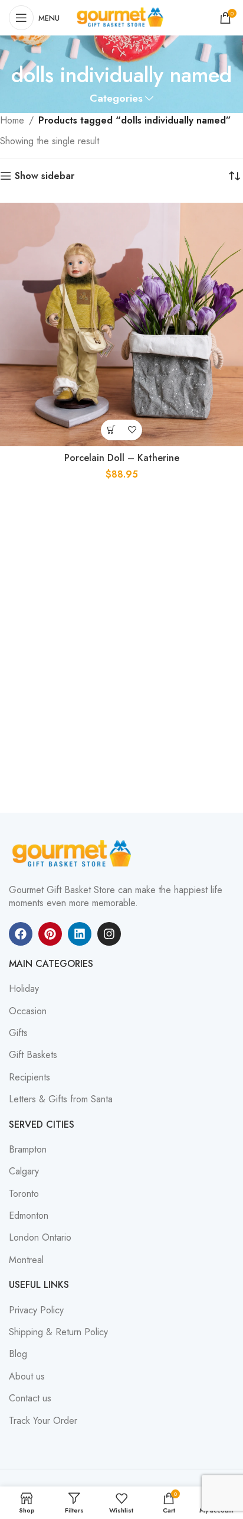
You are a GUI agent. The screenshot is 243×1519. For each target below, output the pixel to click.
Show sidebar (44, 175)
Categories (116, 98)
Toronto (24, 1193)
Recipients (29, 1077)
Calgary (24, 1171)
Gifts (18, 1033)
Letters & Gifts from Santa (61, 1099)
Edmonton (28, 1215)
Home (12, 120)
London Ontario (40, 1237)
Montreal (26, 1260)
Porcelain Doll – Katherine (121, 458)
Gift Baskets (33, 1055)
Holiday (24, 988)
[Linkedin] (79, 934)
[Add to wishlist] (131, 430)
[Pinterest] (50, 934)
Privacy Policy (36, 1310)
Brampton (28, 1149)
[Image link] (74, 853)
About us (27, 1376)
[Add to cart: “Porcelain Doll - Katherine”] (111, 430)
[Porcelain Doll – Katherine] (121, 324)
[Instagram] (109, 934)
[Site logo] (121, 17)
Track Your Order (43, 1420)
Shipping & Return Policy (58, 1332)
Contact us (30, 1398)
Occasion (28, 1011)
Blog (18, 1354)
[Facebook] (20, 934)
